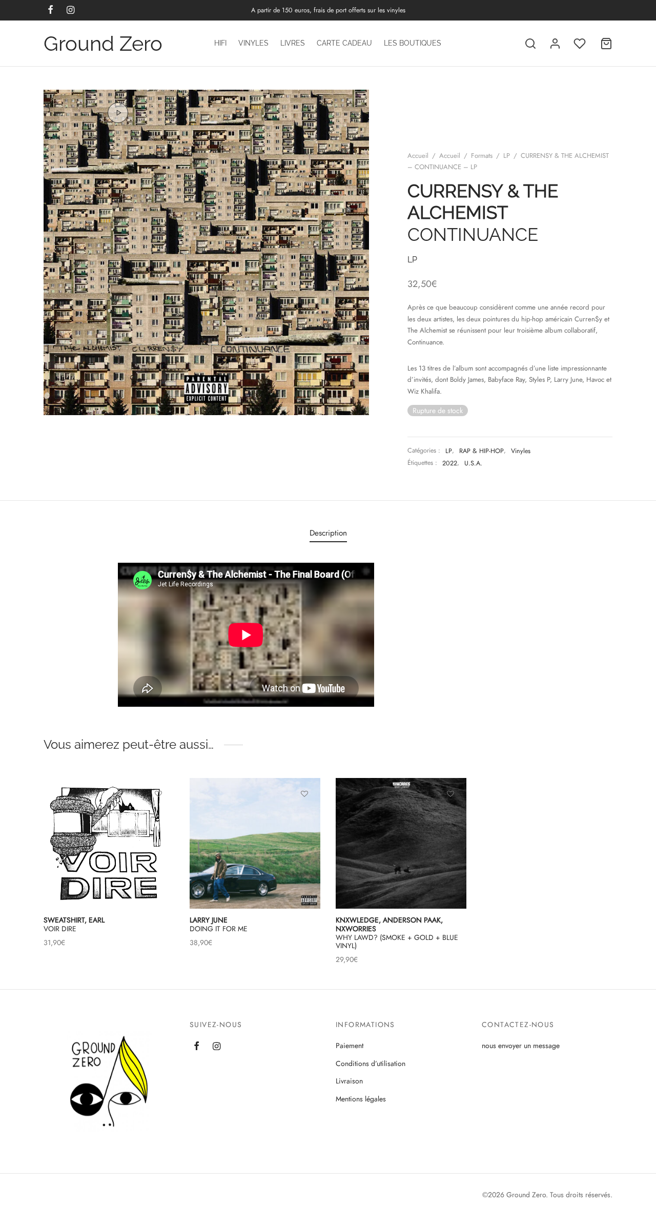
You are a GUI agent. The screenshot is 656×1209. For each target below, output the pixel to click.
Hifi (220, 43)
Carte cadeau (344, 43)
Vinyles (253, 43)
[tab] (328, 533)
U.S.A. (473, 463)
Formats (482, 155)
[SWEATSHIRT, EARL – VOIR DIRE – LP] (109, 843)
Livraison (349, 1081)
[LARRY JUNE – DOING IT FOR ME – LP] (255, 843)
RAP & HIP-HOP (481, 451)
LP (506, 155)
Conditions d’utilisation (370, 1063)
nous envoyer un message (521, 1045)
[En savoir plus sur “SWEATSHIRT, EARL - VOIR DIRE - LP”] (158, 817)
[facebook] (196, 1047)
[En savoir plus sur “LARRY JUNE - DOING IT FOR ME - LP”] (304, 817)
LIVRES (292, 43)
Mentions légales (361, 1099)
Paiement (349, 1045)
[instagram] (216, 1047)
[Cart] (606, 43)
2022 (449, 463)
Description (328, 533)
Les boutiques (412, 43)
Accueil (417, 155)
